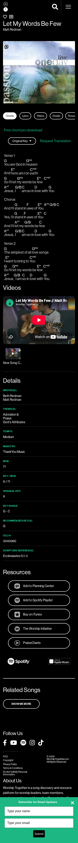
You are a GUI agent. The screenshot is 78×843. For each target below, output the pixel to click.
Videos (40, 115)
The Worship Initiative (37, 628)
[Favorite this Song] (5, 16)
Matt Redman (12, 29)
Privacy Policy (10, 764)
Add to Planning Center (38, 586)
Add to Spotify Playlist (38, 600)
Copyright (8, 760)
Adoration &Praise (11, 416)
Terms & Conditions (13, 767)
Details (56, 115)
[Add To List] (11, 16)
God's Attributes (14, 422)
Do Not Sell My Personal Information (15, 773)
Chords (10, 115)
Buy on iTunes (32, 614)
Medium (8, 437)
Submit (39, 833)
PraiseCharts (32, 643)
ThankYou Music (14, 452)
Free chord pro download (23, 130)
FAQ (5, 756)
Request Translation (55, 141)
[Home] (5, 7)
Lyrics (25, 115)
